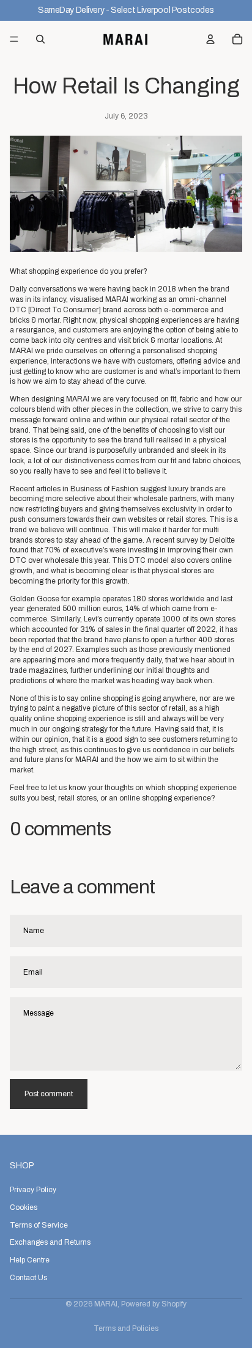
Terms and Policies (126, 1328)
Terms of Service (39, 1225)
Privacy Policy (33, 1189)
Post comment (48, 1094)
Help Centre (30, 1260)
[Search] (40, 39)
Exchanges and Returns (50, 1242)
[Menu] (14, 39)
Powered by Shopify (154, 1304)
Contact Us (28, 1277)
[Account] (210, 39)
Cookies (23, 1207)
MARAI (105, 1304)
